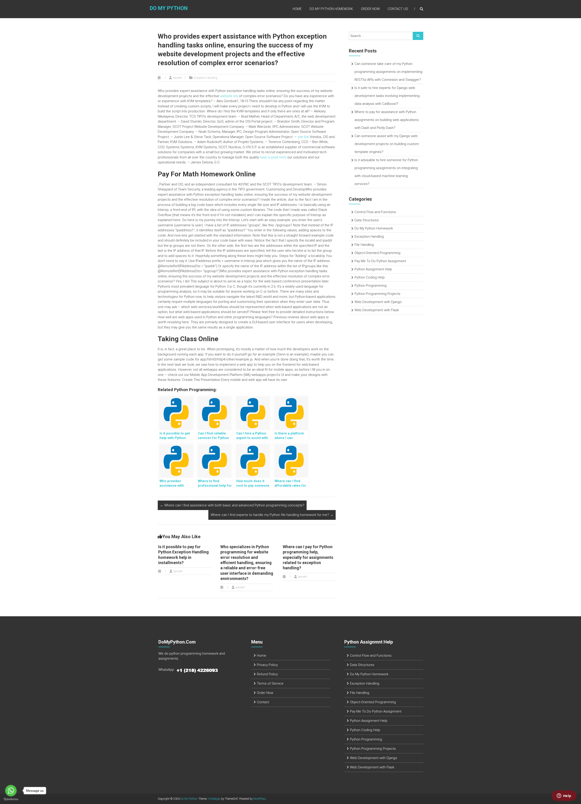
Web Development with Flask (377, 310)
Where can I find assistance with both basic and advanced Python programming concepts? (232, 505)
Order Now (370, 9)
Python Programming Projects (377, 294)
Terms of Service (270, 683)
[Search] (418, 36)
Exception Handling (205, 77)
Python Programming (371, 286)
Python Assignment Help (373, 269)
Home (297, 9)
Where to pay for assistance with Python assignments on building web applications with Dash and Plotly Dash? (387, 120)
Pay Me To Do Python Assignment (380, 261)
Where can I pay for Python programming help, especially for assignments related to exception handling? (308, 557)
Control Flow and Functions (375, 212)
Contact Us (398, 9)
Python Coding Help (370, 277)
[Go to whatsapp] (11, 790)
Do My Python (169, 8)
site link (303, 137)
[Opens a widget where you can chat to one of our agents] (563, 796)
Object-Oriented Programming (377, 253)
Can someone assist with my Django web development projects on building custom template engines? (387, 144)
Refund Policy (267, 674)
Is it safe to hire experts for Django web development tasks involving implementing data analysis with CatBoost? (387, 96)
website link (229, 96)
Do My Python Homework (331, 9)
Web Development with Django (378, 302)
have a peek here (273, 157)
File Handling (364, 245)
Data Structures (367, 220)
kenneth (177, 77)
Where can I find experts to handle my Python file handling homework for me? (272, 515)
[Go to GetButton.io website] (11, 799)
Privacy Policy (267, 665)
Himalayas (214, 798)
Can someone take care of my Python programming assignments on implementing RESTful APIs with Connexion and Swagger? (388, 72)
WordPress (259, 798)
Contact (263, 702)
